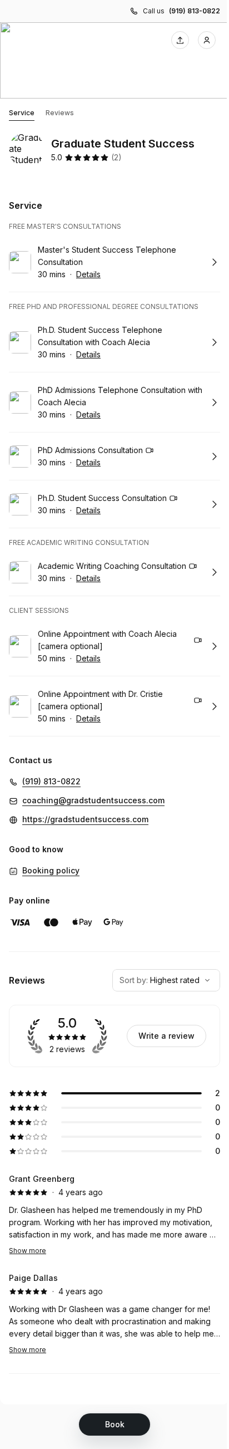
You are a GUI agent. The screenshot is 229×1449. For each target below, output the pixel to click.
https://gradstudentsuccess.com (85, 819)
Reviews (60, 113)
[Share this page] (180, 40)
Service (21, 113)
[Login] (207, 40)
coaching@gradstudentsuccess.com (93, 800)
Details (88, 274)
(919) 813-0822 (194, 11)
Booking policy (50, 870)
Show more (27, 1250)
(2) (116, 157)
